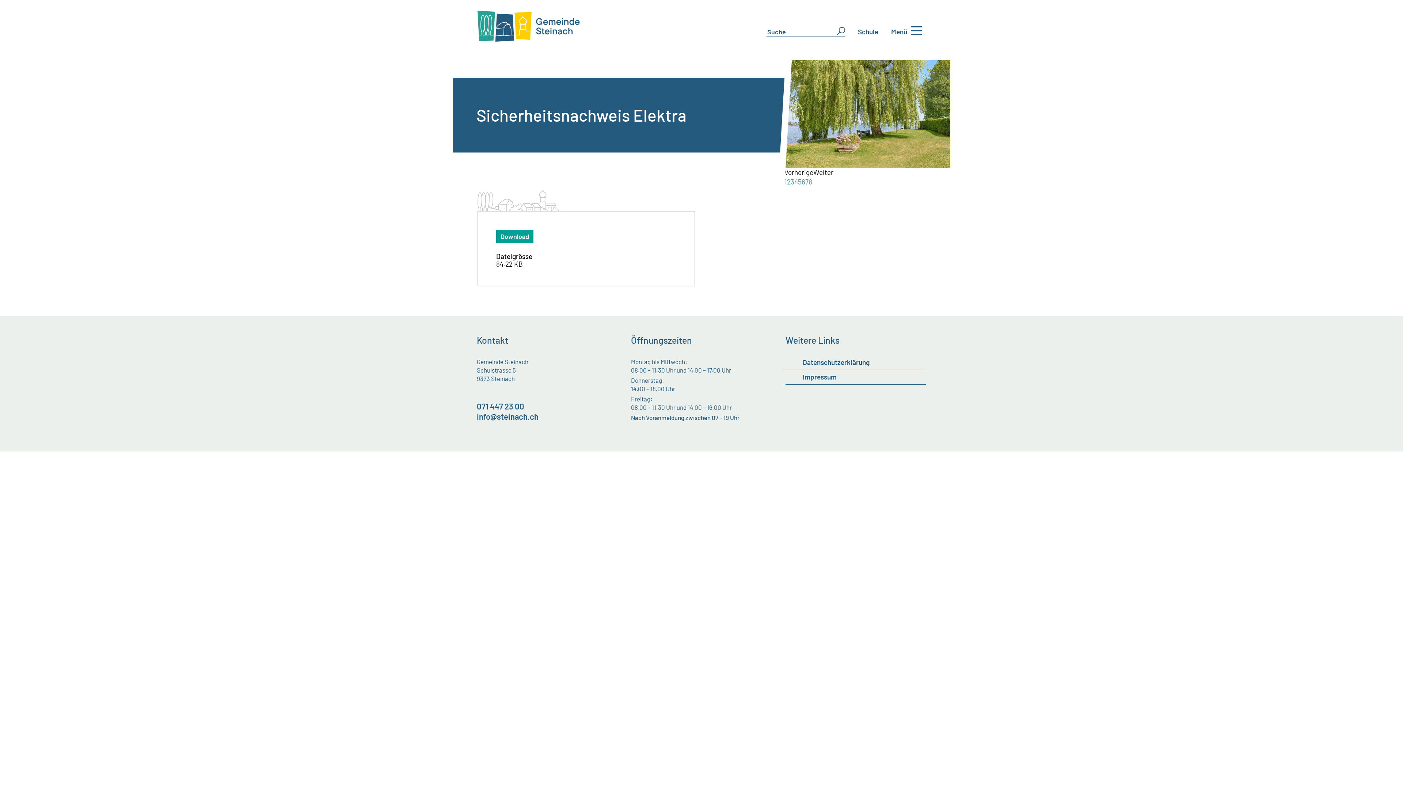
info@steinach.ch (508, 416)
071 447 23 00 (500, 406)
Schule (868, 31)
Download (515, 236)
